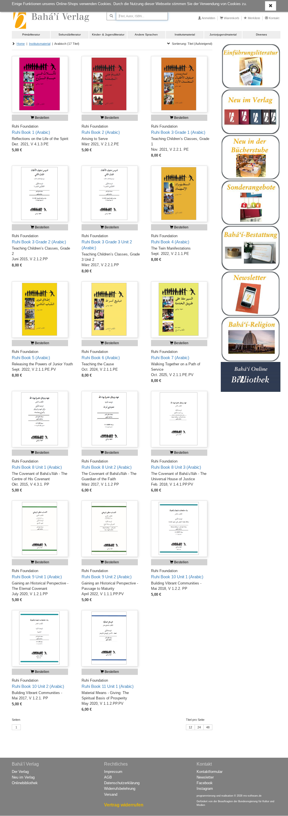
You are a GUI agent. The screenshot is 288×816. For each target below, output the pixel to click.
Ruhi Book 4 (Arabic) (170, 242)
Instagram (205, 788)
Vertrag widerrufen (123, 804)
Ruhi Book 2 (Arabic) (101, 132)
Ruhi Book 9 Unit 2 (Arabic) (107, 577)
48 (208, 727)
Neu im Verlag (23, 777)
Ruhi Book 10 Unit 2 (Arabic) (38, 686)
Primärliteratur (31, 34)
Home (21, 43)
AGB (108, 777)
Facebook (205, 783)
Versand (110, 794)
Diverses (261, 34)
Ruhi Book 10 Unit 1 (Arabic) (177, 577)
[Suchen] (111, 16)
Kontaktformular (209, 772)
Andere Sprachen (146, 34)
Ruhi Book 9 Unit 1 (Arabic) (37, 577)
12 (190, 727)
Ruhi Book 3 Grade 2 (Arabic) (39, 242)
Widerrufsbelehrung (119, 788)
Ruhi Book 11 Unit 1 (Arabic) (108, 686)
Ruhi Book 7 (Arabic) (170, 357)
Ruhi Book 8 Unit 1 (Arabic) (37, 467)
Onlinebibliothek (25, 783)
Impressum (113, 772)
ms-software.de (252, 795)
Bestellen (41, 118)
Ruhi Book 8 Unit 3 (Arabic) (176, 467)
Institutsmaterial (185, 34)
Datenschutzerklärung (122, 783)
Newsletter (205, 777)
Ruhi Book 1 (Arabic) (31, 132)
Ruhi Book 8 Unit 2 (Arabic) (107, 467)
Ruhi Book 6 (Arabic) (101, 357)
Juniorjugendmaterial (223, 34)
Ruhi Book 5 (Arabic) (31, 357)
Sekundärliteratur (69, 34)
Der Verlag (20, 772)
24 (199, 727)
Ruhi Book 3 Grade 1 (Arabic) (178, 132)
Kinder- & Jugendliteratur (108, 34)
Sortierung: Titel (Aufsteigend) (191, 43)
